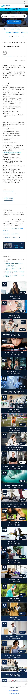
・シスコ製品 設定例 (8, 266)
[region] (14, 689)
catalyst (18, 193)
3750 (14, 193)
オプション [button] (24, 32)
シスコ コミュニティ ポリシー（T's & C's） (13, 229)
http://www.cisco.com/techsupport (12, 152)
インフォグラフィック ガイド (11, 237)
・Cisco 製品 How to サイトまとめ (12, 263)
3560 (10, 193)
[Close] (26, 684)
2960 (7, 193)
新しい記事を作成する (14, 21)
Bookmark (8, 32)
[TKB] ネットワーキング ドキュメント (11, 29)
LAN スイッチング (8, 190)
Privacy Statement (13, 690)
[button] (4, 198)
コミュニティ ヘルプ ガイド (10, 234)
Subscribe (16, 32)
